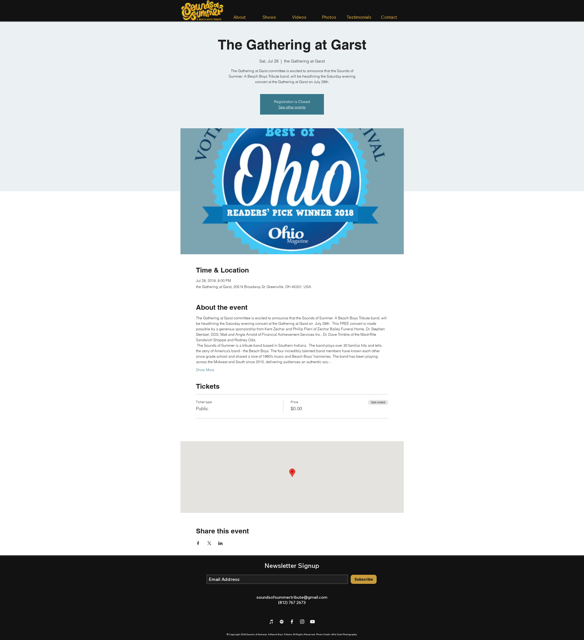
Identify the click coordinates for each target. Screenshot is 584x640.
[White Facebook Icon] (292, 621)
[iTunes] (271, 621)
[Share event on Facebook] (198, 543)
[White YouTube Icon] (312, 621)
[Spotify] (281, 621)
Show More (205, 369)
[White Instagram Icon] (302, 621)
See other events (292, 107)
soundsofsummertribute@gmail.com (291, 597)
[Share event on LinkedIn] (220, 543)
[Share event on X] (209, 543)
